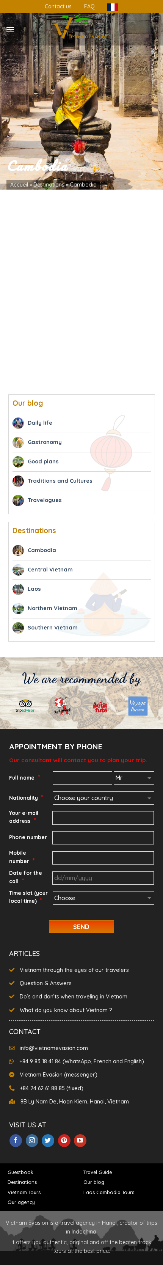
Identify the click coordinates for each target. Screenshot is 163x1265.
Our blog (93, 1182)
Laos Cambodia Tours (108, 1192)
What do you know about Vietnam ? (66, 1010)
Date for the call (25, 877)
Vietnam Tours (24, 1192)
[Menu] (10, 29)
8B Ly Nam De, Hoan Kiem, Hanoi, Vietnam (74, 1101)
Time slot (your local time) (28, 897)
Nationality (26, 797)
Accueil (19, 184)
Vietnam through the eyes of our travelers (74, 970)
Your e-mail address (23, 817)
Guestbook (20, 1172)
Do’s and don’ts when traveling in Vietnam (73, 996)
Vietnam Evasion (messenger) (58, 1074)
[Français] (113, 6)
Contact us (58, 6)
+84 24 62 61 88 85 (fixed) (51, 1088)
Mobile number (22, 857)
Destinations (48, 184)
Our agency (21, 1202)
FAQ (89, 6)
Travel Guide (97, 1172)
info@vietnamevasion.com (54, 1048)
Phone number (28, 837)
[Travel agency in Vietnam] (81, 26)
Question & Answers (46, 983)
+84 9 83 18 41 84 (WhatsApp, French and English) (81, 1061)
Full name (24, 777)
